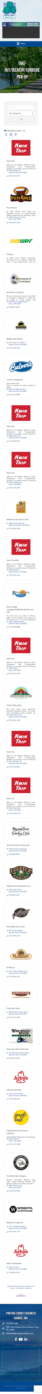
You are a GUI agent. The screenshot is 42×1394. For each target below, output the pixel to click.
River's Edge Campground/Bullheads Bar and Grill (20, 609)
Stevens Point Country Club (18, 845)
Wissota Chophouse (15, 1223)
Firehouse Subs (13, 1008)
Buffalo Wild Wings (14, 339)
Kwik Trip (10, 161)
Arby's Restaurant (14, 1090)
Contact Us (28, 1288)
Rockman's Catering (15, 292)
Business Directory (13, 1286)
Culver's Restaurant (15, 380)
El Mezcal (11, 968)
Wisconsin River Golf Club (17, 1049)
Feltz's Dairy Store (14, 705)
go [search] (22, 119)
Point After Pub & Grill (15, 927)
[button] (5, 131)
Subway (10, 254)
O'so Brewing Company (16, 1176)
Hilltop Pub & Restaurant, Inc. (19, 886)
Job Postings (19, 1288)
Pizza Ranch (12, 208)
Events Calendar (26, 1286)
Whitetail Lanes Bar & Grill (17, 520)
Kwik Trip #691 (13, 560)
